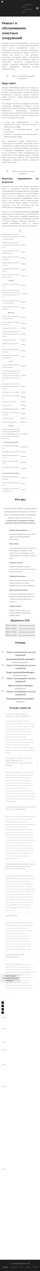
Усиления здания (7, 1232)
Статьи (21, 1267)
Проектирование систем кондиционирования (16, 1082)
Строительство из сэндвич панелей (13, 1202)
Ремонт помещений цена (9, 1110)
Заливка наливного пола (9, 1157)
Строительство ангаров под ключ (12, 1189)
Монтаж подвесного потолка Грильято (14, 1140)
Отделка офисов (6, 1117)
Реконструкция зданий (9, 1238)
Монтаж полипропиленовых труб (12, 1126)
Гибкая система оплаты (17, 576)
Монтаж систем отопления (10, 1130)
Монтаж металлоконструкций (11, 1176)
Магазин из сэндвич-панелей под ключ (14, 1215)
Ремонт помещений (8, 1090)
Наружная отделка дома (9, 1161)
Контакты (35, 1267)
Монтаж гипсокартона (8, 1154)
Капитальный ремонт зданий (11, 1235)
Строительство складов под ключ (12, 1225)
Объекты (27, 1267)
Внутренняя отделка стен (10, 1164)
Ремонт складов (6, 1107)
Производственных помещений (12, 1104)
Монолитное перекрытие (10, 1056)
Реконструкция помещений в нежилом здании (17, 1249)
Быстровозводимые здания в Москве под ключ (17, 1183)
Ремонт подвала (6, 1147)
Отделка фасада (6, 1137)
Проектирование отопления (10, 1071)
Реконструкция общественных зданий (14, 1242)
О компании (13, 1267)
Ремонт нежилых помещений (11, 1097)
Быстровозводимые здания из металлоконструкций (18, 1193)
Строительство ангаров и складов (12, 1186)
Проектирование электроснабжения (13, 1068)
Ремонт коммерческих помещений (13, 1100)
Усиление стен (6, 1228)
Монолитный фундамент (9, 1053)
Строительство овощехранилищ (12, 1221)
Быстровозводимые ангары (10, 1179)
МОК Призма (14, 88)
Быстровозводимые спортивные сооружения (16, 1211)
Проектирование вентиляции (11, 1078)
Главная (5, 1267)
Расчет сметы (14, 544)
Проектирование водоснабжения (12, 1075)
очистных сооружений (31, 212)
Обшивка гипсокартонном (10, 1123)
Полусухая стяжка (7, 1150)
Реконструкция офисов (9, 1245)
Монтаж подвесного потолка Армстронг (14, 1143)
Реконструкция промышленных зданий (14, 1252)
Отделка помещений (8, 1114)
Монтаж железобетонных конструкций (14, 1172)
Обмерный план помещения (11, 1133)
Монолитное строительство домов (13, 1060)
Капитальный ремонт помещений (12, 1093)
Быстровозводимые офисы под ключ (13, 1218)
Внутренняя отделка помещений (12, 1121)
